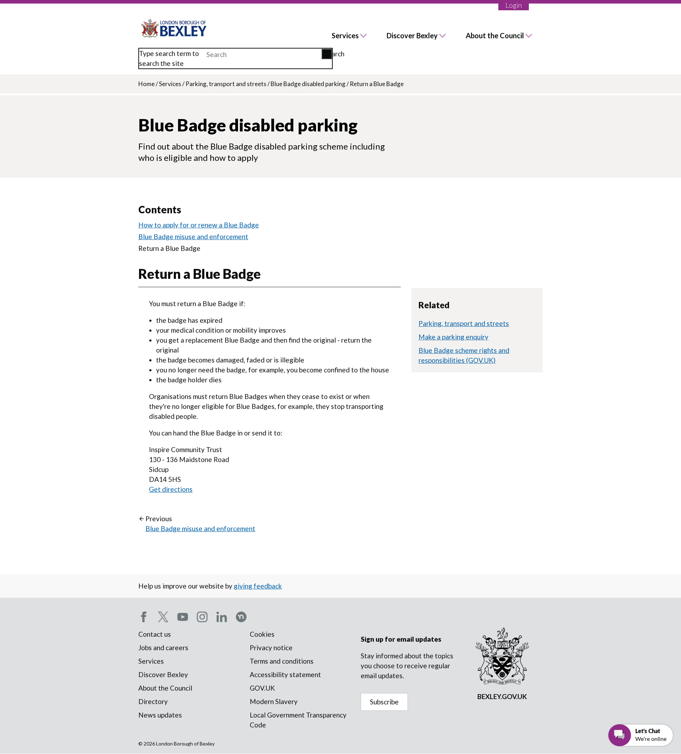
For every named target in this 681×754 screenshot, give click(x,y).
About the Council (495, 35)
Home (146, 84)
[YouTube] (182, 617)
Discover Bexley (412, 35)
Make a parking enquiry (453, 337)
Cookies (262, 634)
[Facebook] (143, 617)
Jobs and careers (163, 647)
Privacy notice (271, 647)
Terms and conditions (282, 661)
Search (328, 54)
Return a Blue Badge (169, 248)
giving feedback (258, 586)
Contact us (154, 634)
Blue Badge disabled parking (308, 84)
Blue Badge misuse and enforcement (193, 236)
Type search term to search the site (169, 58)
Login (513, 5)
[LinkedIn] (221, 617)
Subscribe (384, 702)
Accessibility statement (285, 674)
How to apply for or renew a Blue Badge (198, 225)
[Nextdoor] (241, 617)
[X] (163, 617)
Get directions (171, 489)
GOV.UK (262, 688)
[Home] (174, 28)
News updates (160, 715)
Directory (153, 701)
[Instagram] (202, 617)
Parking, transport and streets (226, 84)
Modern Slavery (274, 701)
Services (345, 35)
